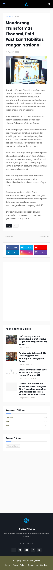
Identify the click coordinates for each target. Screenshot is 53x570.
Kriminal (26, 417)
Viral (26, 425)
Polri (17, 16)
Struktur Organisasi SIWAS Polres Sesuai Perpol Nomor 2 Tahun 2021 (33, 372)
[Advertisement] (26, 291)
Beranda (9, 16)
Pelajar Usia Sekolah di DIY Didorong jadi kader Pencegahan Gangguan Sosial (32, 357)
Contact (44, 565)
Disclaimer (33, 565)
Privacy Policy (19, 565)
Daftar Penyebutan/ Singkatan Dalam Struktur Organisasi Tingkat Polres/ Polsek (33, 340)
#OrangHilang (12, 446)
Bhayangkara (33, 560)
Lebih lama (44, 236)
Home (7, 565)
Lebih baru (8, 236)
